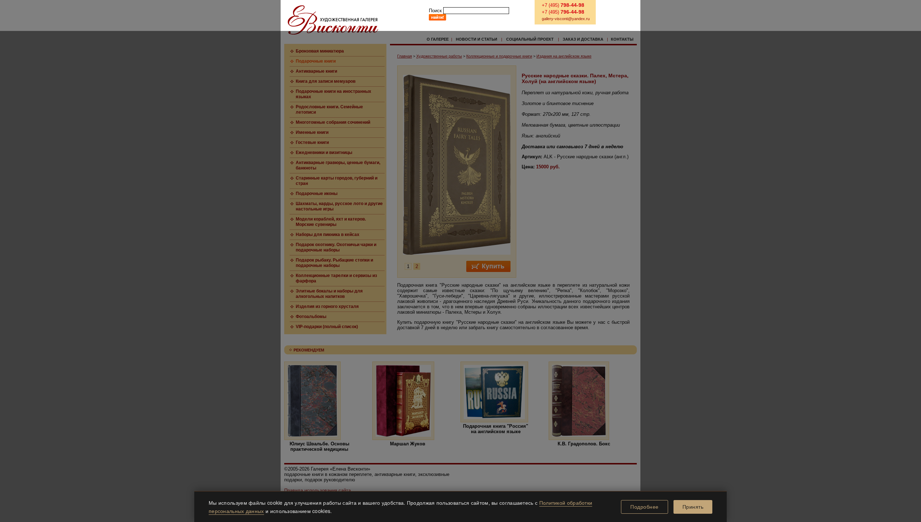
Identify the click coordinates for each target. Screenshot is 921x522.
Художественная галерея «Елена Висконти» (333, 20)
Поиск (435, 10)
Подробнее (644, 507)
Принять (693, 507)
